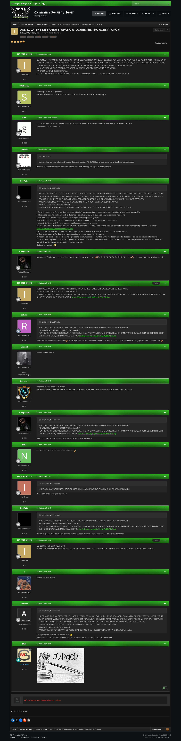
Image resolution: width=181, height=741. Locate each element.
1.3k (25, 175)
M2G (24, 644)
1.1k (25, 372)
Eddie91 (24, 347)
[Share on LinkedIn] (13, 720)
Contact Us (35, 737)
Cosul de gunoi (55, 33)
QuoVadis (24, 181)
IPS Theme (14, 735)
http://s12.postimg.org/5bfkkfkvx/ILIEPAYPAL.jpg (91, 297)
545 (25, 597)
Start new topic (161, 43)
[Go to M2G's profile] (24, 655)
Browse (132, 13)
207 (25, 470)
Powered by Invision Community (157, 737)
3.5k (25, 629)
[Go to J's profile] (24, 583)
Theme (13, 737)
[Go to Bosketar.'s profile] (24, 392)
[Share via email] (28, 720)
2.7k (25, 206)
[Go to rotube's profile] (24, 326)
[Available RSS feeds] (167, 729)
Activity (149, 13)
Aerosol (24, 604)
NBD (24, 445)
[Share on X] (16, 720)
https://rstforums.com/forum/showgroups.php (55, 229)
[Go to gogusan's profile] (24, 160)
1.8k (25, 669)
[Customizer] (44, 3)
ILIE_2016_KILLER (24, 476)
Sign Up (36, 4)
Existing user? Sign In (20, 4)
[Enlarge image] (55, 245)
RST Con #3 (116, 13)
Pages (164, 13)
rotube (24, 315)
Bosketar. (24, 381)
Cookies (44, 737)
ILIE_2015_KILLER (28, 33)
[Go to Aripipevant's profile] (24, 263)
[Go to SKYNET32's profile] (24, 97)
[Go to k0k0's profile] (24, 129)
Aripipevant (24, 251)
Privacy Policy (24, 737)
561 (25, 277)
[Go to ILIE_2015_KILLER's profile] (14, 31)
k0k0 (24, 118)
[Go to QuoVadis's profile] (24, 192)
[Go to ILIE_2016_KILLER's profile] (24, 488)
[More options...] (164, 54)
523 (25, 143)
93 (25, 111)
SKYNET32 (24, 86)
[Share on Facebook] (20, 720)
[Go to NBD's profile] (24, 456)
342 (25, 340)
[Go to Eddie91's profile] (24, 358)
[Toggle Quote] (40, 156)
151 (25, 406)
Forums (100, 13)
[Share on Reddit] (24, 720)
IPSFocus (23, 735)
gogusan (24, 149)
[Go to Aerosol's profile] (24, 615)
